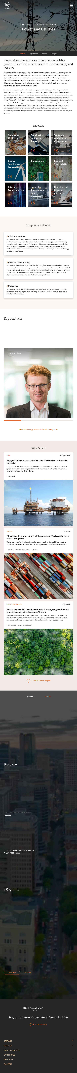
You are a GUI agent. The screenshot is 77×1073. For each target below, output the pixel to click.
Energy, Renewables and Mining (41, 24)
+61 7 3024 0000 (13, 853)
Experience (34, 53)
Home (22, 24)
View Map (27, 973)
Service (22, 53)
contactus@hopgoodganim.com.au (20, 850)
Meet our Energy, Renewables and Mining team (38, 429)
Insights (54, 53)
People (44, 53)
